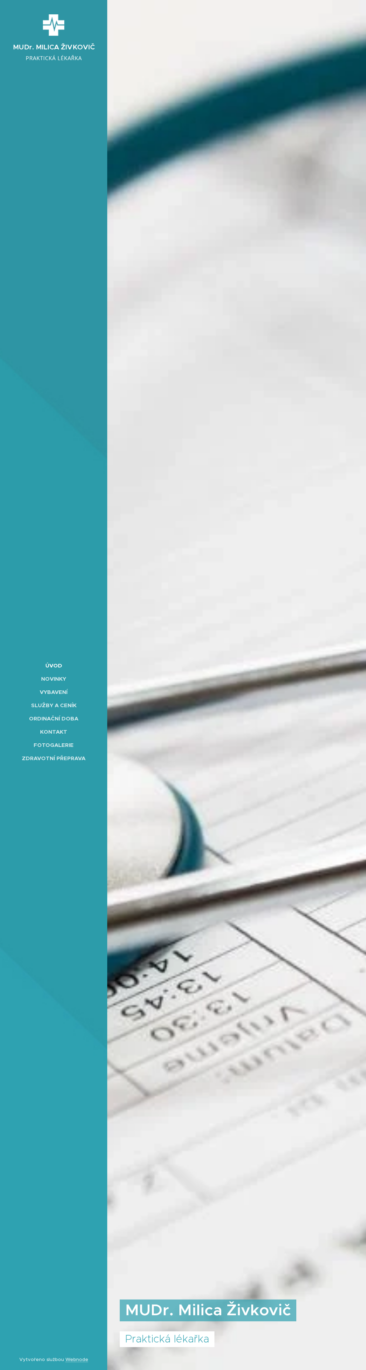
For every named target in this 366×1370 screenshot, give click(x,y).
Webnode (76, 1359)
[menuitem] (53, 665)
